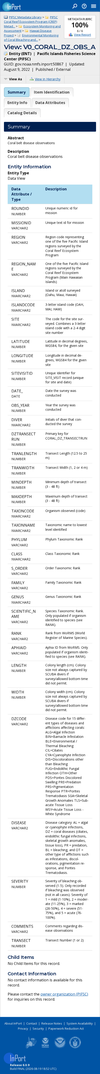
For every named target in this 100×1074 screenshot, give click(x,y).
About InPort (13, 1023)
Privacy (23, 1028)
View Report (82, 35)
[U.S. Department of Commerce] (75, 1047)
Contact (31, 1023)
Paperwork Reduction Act (66, 1028)
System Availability (80, 1023)
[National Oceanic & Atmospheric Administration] (60, 1047)
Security (38, 1028)
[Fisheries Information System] (30, 1047)
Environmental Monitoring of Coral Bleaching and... (31, 37)
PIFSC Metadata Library (25, 17)
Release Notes (51, 1023)
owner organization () (64, 994)
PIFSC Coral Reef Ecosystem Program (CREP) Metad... (31, 21)
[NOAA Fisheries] (45, 1047)
